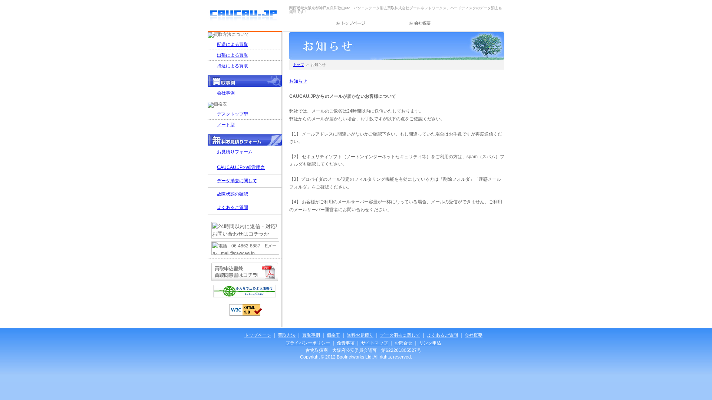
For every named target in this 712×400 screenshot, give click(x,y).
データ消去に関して (237, 180)
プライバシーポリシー (308, 343)
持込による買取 (232, 66)
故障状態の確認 (232, 194)
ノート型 (226, 124)
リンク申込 (430, 343)
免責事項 (346, 343)
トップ (298, 65)
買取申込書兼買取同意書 (244, 272)
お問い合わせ (453, 23)
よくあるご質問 (232, 207)
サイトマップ (387, 23)
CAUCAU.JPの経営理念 (241, 167)
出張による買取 (232, 55)
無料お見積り (360, 335)
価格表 (333, 335)
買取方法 (287, 335)
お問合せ (403, 343)
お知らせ (298, 81)
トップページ (351, 23)
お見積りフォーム (235, 151)
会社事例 (226, 93)
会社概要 (420, 23)
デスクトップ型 (232, 114)
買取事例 (311, 335)
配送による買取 (232, 44)
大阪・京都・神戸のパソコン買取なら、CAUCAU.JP (243, 16)
